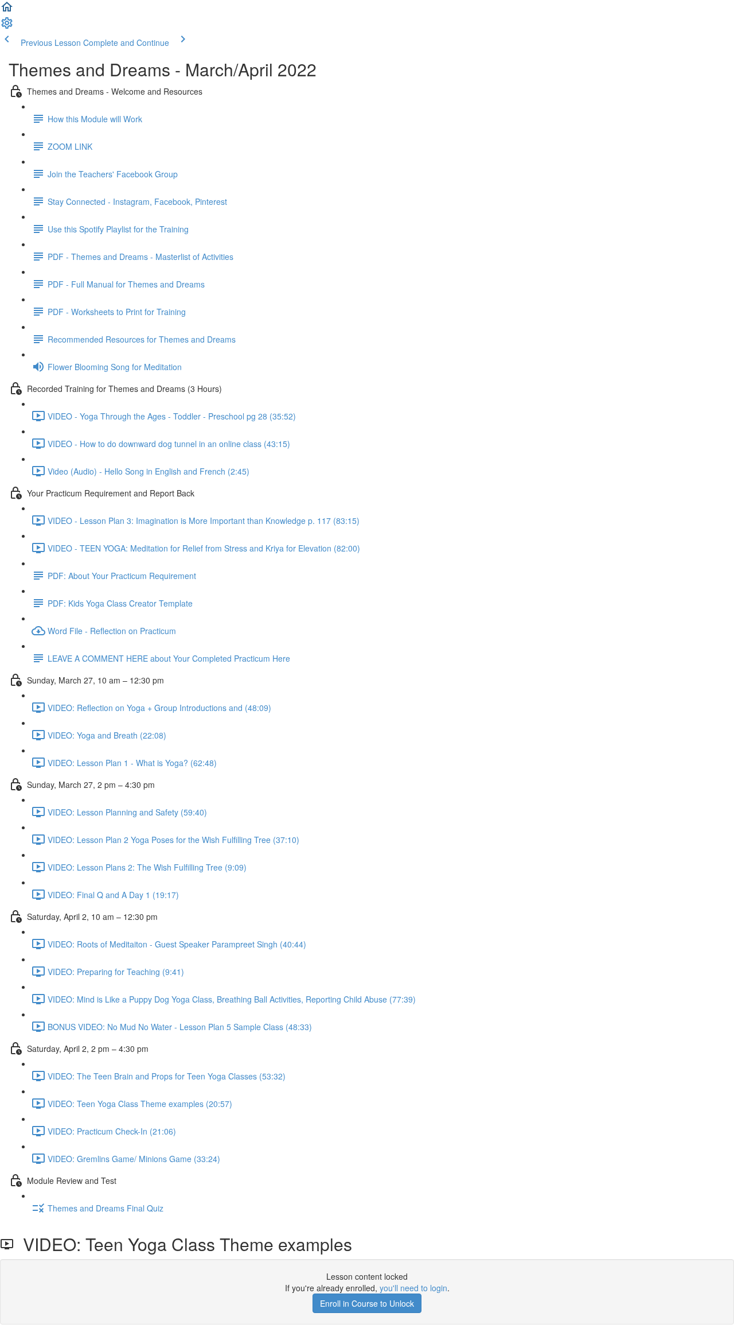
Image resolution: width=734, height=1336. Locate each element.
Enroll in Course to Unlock (367, 1303)
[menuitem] (7, 26)
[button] (7, 10)
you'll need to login (413, 1288)
